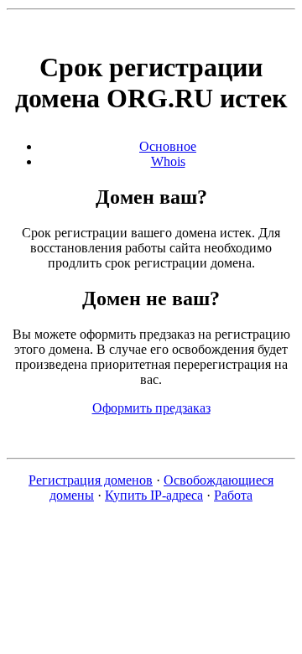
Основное (167, 146)
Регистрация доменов (91, 480)
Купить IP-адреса (154, 495)
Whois (168, 161)
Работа (233, 495)
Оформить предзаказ (151, 408)
